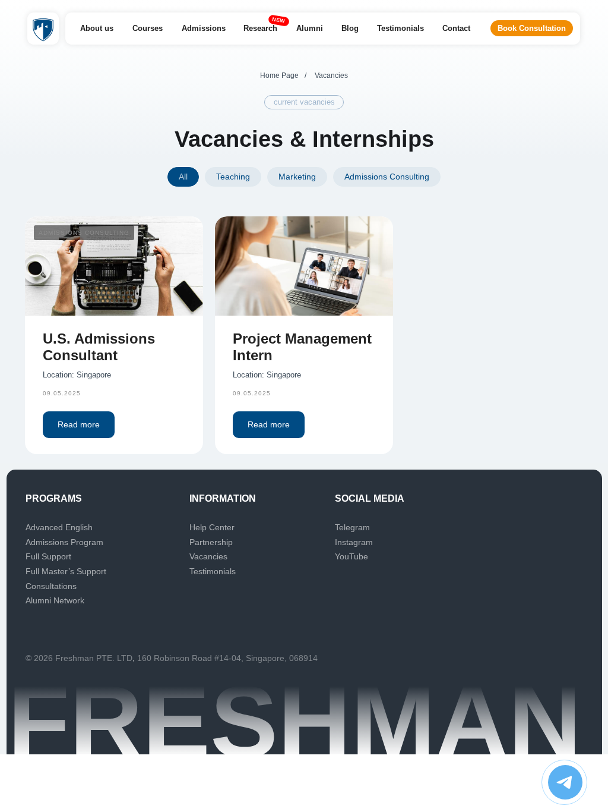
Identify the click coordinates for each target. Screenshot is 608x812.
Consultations (51, 586)
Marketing (297, 176)
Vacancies (208, 556)
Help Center (212, 527)
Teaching (233, 176)
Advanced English (59, 527)
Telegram (352, 527)
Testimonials (212, 571)
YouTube (351, 556)
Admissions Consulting (386, 176)
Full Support (48, 556)
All (183, 176)
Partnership (211, 542)
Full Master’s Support (66, 571)
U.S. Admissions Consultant (99, 347)
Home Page (279, 75)
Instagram (354, 542)
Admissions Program (64, 542)
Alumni (39, 600)
